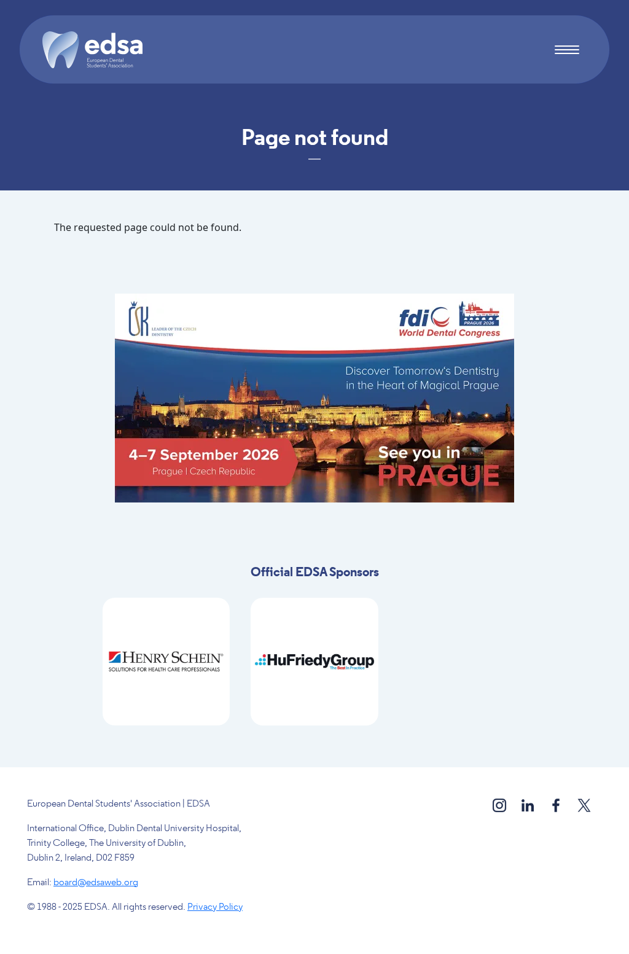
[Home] (97, 49)
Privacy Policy (215, 907)
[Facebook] (556, 805)
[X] (584, 805)
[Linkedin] (528, 805)
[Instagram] (500, 805)
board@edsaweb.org (95, 883)
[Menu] (567, 51)
